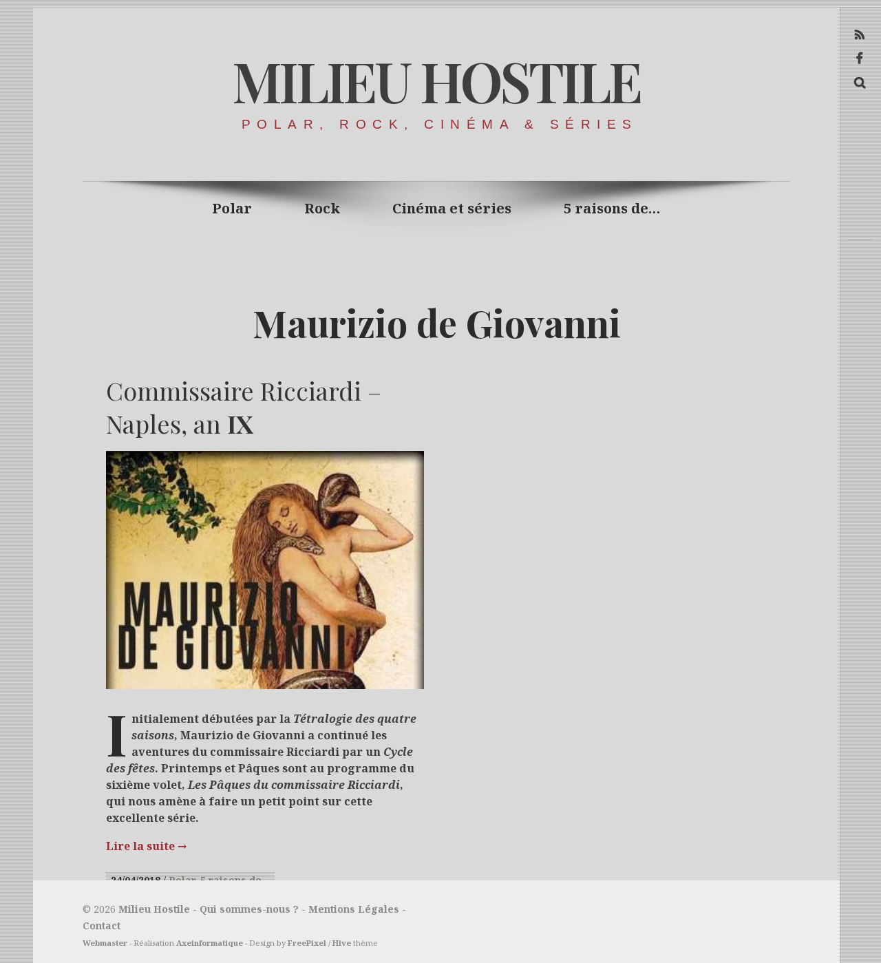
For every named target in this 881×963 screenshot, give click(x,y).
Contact (101, 925)
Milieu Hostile (435, 80)
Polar (232, 208)
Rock (322, 208)
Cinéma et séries (451, 208)
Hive (341, 943)
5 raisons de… (612, 208)
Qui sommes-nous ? (249, 909)
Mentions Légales (353, 909)
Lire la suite (146, 846)
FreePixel (307, 943)
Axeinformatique (209, 943)
